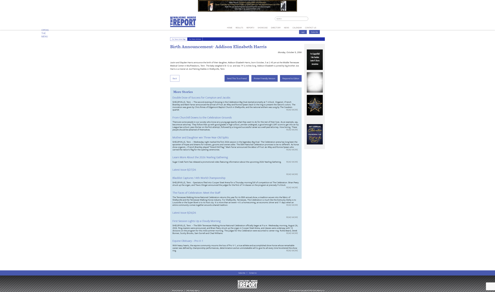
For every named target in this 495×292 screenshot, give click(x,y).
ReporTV (250, 27)
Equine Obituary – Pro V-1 (187, 241)
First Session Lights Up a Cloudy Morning (196, 221)
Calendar (297, 27)
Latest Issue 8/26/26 (184, 212)
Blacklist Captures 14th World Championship (198, 178)
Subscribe (314, 32)
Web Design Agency (193, 290)
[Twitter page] (316, 19)
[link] (229, 27)
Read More (292, 109)
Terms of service (177, 290)
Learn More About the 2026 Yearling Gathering (200, 157)
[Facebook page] (311, 19)
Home (229, 27)
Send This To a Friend (237, 78)
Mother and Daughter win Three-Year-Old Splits (200, 137)
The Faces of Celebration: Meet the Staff (196, 193)
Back (175, 78)
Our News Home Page (179, 39)
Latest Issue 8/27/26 (184, 169)
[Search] (306, 18)
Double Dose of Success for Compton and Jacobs (201, 97)
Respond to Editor (290, 78)
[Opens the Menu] (321, 26)
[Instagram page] (321, 19)
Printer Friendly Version (264, 78)
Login (303, 32)
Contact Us (253, 273)
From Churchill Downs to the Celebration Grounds (202, 117)
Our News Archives (195, 39)
